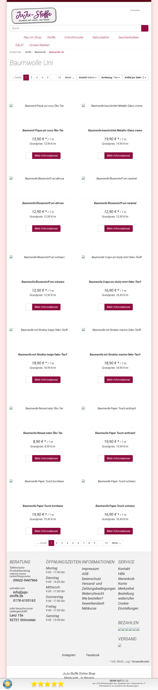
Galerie (87, 77)
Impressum (90, 569)
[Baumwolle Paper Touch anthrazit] (115, 408)
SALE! (19, 45)
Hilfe (121, 574)
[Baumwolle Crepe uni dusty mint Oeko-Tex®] (115, 257)
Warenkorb (126, 579)
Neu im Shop (32, 37)
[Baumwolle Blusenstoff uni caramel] (115, 178)
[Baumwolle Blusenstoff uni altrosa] (43, 178)
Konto (122, 584)
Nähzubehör (101, 37)
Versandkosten (140, 661)
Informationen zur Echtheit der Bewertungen (119, 686)
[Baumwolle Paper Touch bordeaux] (43, 481)
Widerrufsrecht (93, 594)
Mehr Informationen (46, 155)
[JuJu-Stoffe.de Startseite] (33, 15)
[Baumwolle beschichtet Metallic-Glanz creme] (115, 105)
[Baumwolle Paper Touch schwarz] (115, 481)
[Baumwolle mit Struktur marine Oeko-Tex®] (115, 330)
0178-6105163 (23, 600)
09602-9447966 (25, 580)
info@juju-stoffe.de (19, 594)
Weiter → (69, 77)
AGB (85, 574)
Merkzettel (126, 589)
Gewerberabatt (93, 603)
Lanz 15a (16, 615)
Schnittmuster (74, 37)
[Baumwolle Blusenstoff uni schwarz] (43, 257)
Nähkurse (89, 608)
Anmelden (135, 10)
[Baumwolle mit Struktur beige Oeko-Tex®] (43, 330)
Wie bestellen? (92, 598)
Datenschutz (91, 579)
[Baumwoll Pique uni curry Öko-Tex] (43, 105)
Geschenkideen (129, 37)
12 (59, 77)
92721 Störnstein (23, 620)
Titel (109, 77)
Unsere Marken (39, 45)
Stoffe (51, 37)
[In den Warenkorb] (28, 155)
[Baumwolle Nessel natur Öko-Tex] (43, 408)
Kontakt (124, 569)
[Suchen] (144, 28)
